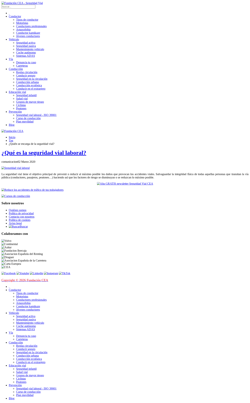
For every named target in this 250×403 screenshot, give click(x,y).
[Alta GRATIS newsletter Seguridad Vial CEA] (125, 183)
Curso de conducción (28, 118)
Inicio (12, 137)
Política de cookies (19, 219)
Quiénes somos (17, 210)
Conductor (15, 16)
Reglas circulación (26, 72)
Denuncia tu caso (26, 62)
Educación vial (17, 91)
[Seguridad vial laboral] (15, 167)
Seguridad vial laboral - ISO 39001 (36, 114)
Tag (11, 140)
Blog (11, 124)
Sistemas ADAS (25, 55)
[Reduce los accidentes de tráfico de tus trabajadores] (125, 190)
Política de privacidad (21, 213)
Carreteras (22, 65)
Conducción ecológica (29, 85)
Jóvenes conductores (28, 36)
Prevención (15, 111)
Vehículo (14, 39)
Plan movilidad (24, 121)
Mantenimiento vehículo (30, 49)
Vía (11, 59)
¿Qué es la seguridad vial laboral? (43, 152)
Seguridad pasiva (26, 45)
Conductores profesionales (31, 26)
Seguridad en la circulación (31, 78)
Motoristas (22, 22)
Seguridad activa (25, 42)
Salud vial (22, 98)
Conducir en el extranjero (30, 88)
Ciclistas (21, 105)
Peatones (21, 108)
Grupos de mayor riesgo (30, 101)
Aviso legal (15, 223)
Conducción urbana (27, 82)
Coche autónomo (26, 52)
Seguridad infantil (26, 95)
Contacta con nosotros (21, 216)
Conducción (16, 68)
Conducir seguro (25, 75)
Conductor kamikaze (28, 32)
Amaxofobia (23, 29)
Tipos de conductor (27, 19)
